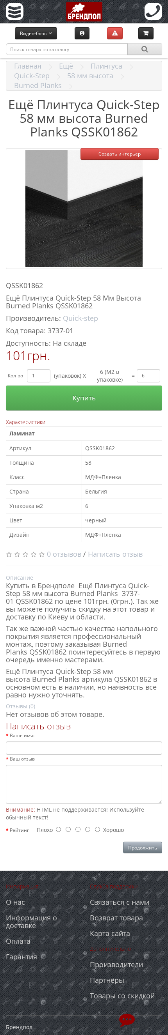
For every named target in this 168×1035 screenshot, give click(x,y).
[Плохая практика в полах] (115, 33)
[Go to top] (127, 1019)
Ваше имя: (22, 735)
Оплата (18, 941)
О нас (15, 902)
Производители (116, 964)
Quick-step (80, 318)
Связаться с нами (119, 902)
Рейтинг (19, 830)
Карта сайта (110, 933)
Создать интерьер (119, 153)
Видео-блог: (34, 33)
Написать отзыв (115, 554)
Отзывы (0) (20, 706)
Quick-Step (32, 75)
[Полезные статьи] (82, 33)
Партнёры (107, 980)
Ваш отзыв (22, 758)
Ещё (66, 66)
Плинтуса (106, 66)
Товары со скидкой (122, 995)
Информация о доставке (31, 921)
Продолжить (142, 847)
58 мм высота (90, 75)
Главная (27, 66)
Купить (84, 397)
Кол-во (15, 375)
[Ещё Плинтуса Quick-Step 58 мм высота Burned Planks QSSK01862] (84, 208)
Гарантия (21, 956)
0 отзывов (64, 554)
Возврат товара (116, 917)
